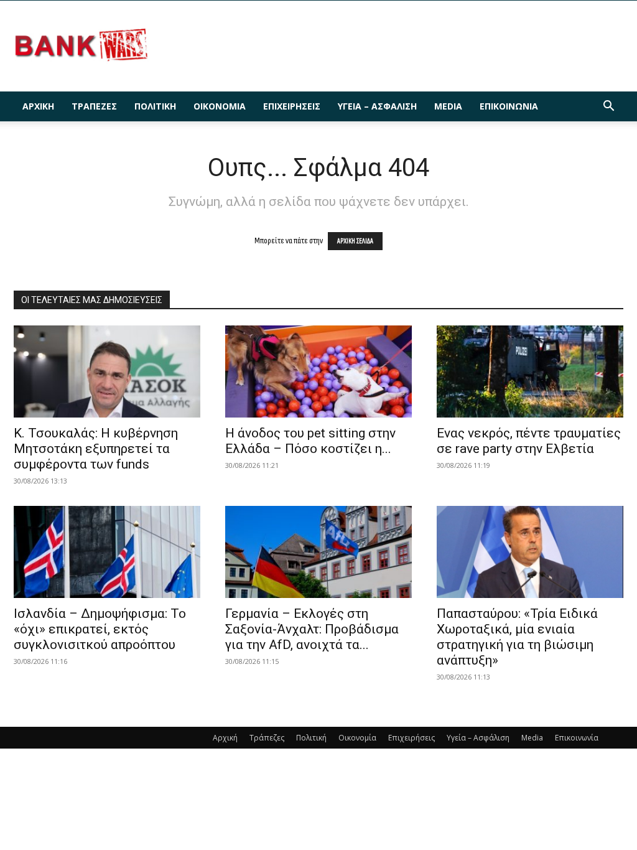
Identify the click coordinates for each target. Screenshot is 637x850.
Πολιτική (155, 106)
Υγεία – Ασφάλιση (377, 106)
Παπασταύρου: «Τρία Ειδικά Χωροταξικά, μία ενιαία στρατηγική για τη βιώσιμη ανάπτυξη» (517, 637)
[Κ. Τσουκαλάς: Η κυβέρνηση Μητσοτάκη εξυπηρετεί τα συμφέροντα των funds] (107, 371)
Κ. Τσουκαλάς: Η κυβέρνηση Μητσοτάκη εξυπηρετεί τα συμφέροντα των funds (96, 449)
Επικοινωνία (509, 106)
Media (448, 106)
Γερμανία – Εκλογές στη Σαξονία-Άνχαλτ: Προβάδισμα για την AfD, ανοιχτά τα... (312, 629)
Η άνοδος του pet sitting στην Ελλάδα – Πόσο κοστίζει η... (310, 441)
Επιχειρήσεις (291, 106)
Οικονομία (219, 106)
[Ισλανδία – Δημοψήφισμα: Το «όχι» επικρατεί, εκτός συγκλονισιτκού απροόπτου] (107, 552)
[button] (608, 107)
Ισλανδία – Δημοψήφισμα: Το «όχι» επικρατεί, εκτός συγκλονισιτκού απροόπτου (100, 629)
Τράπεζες (94, 106)
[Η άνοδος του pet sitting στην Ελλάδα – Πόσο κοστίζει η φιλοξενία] (318, 371)
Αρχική (38, 106)
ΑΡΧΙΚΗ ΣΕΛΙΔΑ (355, 241)
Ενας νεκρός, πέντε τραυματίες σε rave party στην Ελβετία (529, 441)
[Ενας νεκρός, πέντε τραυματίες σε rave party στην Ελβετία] (530, 371)
